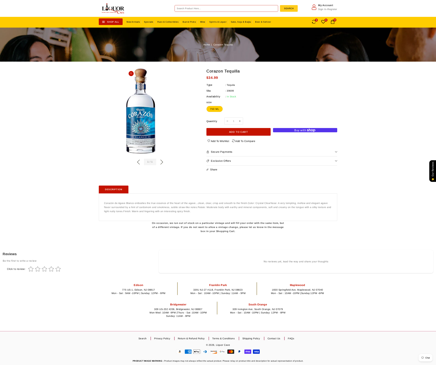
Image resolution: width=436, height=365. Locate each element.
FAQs (291, 338)
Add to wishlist (220, 141)
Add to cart (238, 131)
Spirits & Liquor (218, 22)
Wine (202, 22)
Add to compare (245, 141)
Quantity (211, 121)
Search (142, 338)
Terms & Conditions (223, 338)
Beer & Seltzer (263, 22)
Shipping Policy (251, 338)
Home (206, 44)
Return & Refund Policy (191, 338)
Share (213, 169)
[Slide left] (138, 161)
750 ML (214, 109)
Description (113, 189)
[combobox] (226, 8)
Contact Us (274, 338)
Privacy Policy (162, 338)
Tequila (231, 85)
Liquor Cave (223, 345)
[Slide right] (162, 161)
